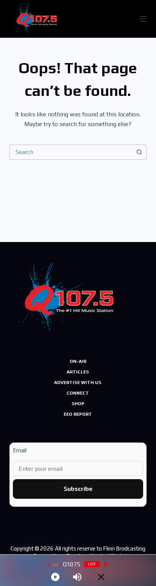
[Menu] (143, 18)
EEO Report (78, 414)
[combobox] (71, 152)
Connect (78, 393)
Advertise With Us (77, 382)
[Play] (55, 577)
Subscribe (78, 488)
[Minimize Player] (101, 577)
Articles (78, 372)
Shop (78, 403)
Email (20, 450)
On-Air (78, 361)
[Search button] (139, 152)
